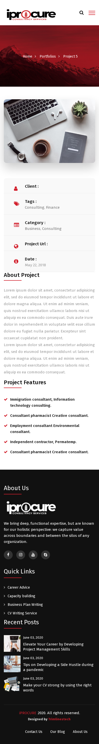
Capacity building (21, 596)
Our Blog (57, 732)
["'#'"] (33, 554)
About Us (80, 732)
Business (32, 228)
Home (27, 56)
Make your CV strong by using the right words (57, 687)
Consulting (34, 207)
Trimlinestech (59, 719)
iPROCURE (27, 713)
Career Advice (19, 587)
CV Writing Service (22, 613)
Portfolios (48, 56)
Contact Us (33, 732)
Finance (53, 207)
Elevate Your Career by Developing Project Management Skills (53, 647)
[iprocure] (31, 14)
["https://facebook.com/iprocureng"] (8, 554)
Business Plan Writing (25, 605)
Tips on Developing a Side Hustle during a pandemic (58, 667)
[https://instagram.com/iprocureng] (20, 554)
